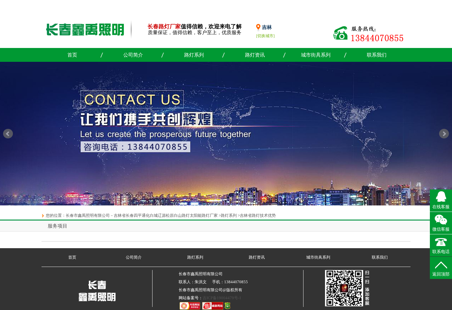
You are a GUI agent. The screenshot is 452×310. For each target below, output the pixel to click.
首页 (72, 55)
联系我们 (377, 55)
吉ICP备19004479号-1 (222, 298)
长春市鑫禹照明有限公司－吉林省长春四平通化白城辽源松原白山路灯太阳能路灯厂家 (142, 215)
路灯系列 (194, 55)
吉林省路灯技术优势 (258, 215)
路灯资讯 (255, 55)
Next (444, 134)
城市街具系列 (316, 55)
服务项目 (57, 226)
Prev (8, 134)
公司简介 (133, 55)
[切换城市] (265, 36)
